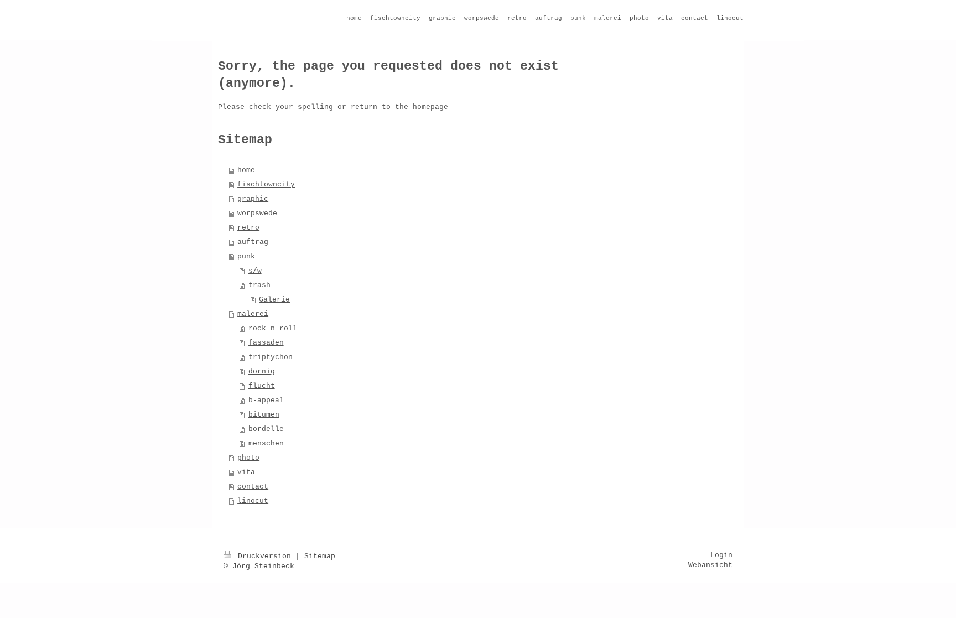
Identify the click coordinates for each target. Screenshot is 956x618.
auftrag (252, 242)
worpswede (257, 213)
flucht (261, 386)
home (246, 170)
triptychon (270, 357)
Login (721, 555)
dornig (261, 371)
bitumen (263, 415)
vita (246, 472)
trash (259, 285)
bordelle (266, 429)
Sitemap (319, 556)
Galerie (274, 299)
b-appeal (266, 400)
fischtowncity (266, 184)
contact (252, 486)
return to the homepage (399, 107)
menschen (266, 443)
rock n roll (272, 328)
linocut (252, 501)
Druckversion (264, 556)
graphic (252, 199)
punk (246, 256)
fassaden (266, 343)
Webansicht (710, 565)
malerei (252, 314)
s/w (255, 271)
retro (248, 228)
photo (248, 458)
